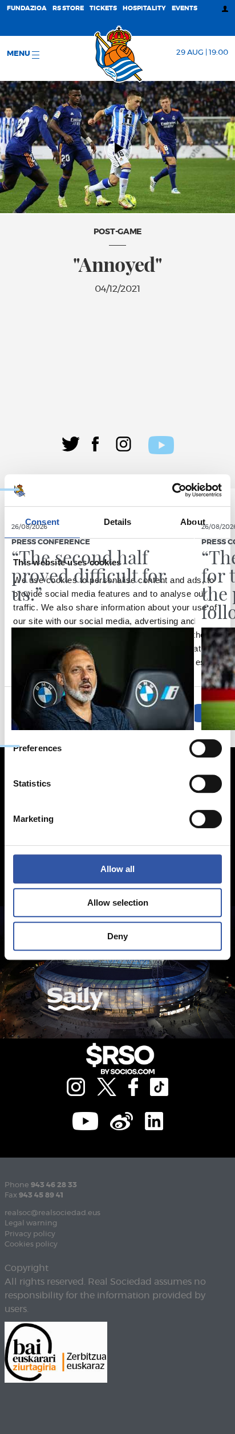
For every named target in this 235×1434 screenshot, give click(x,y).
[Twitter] (71, 443)
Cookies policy (31, 1244)
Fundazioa (27, 8)
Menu (19, 54)
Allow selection (117, 902)
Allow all (117, 869)
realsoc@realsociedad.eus (52, 1213)
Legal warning (31, 1223)
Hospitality (144, 8)
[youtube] (161, 443)
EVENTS (184, 8)
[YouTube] (85, 1119)
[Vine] (121, 1119)
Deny (117, 936)
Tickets (103, 8)
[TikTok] (159, 1085)
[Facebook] (95, 443)
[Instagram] (123, 443)
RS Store (68, 8)
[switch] (205, 748)
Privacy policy (30, 1234)
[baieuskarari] (56, 1351)
